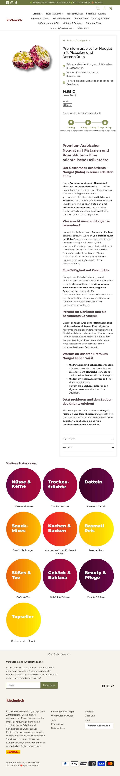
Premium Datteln (96, 506)
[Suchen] (98, 8)
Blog (87, 720)
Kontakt (89, 711)
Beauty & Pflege (96, 597)
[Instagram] (11, 2)
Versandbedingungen (63, 711)
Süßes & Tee (23, 597)
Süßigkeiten (83, 40)
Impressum (57, 724)
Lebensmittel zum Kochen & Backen (60, 552)
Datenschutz (58, 728)
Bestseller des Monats (23, 641)
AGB (53, 720)
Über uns (90, 715)
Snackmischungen (23, 550)
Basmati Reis (96, 550)
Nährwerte (69, 439)
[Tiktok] (16, 2)
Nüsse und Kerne (23, 506)
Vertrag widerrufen (99, 725)
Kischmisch (69, 40)
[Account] (104, 8)
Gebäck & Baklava (60, 597)
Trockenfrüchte (60, 506)
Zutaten (67, 447)
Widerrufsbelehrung (62, 715)
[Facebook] (7, 2)
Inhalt (66, 101)
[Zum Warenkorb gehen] (111, 8)
